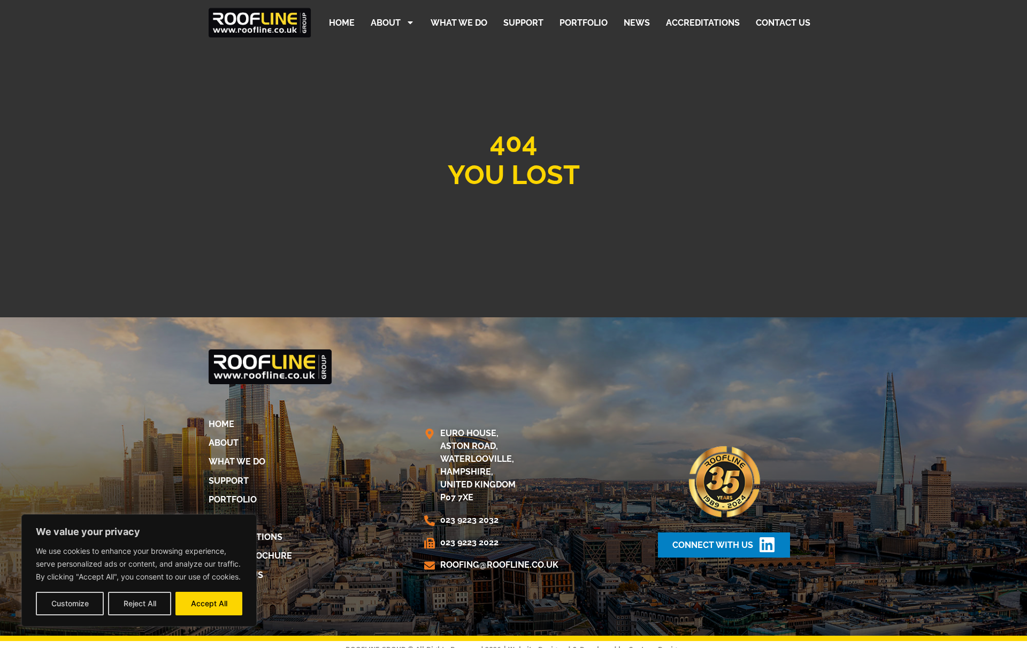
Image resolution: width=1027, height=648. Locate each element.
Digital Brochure (250, 556)
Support (523, 23)
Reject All (140, 603)
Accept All (209, 603)
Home (342, 23)
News (637, 23)
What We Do (459, 23)
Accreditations (703, 23)
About (386, 23)
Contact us (783, 23)
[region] (139, 570)
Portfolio (584, 23)
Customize (70, 603)
